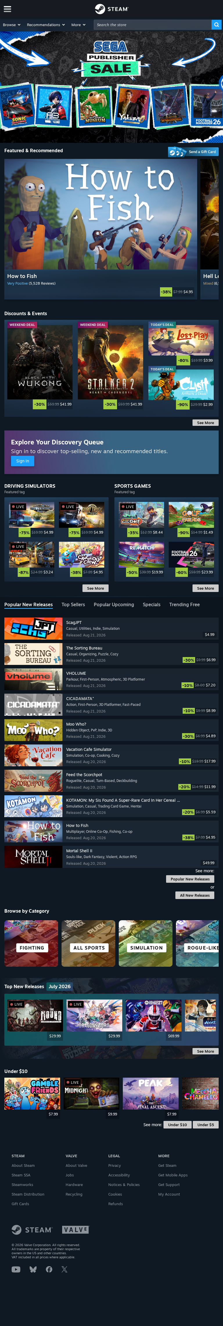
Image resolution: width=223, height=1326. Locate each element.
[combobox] (153, 25)
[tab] (28, 605)
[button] (12, 24)
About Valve (76, 1165)
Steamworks (22, 1184)
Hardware (74, 1184)
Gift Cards (20, 1203)
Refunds (115, 1203)
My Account (169, 1194)
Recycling (74, 1194)
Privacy (114, 1165)
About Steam (23, 1165)
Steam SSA (21, 1175)
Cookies (115, 1194)
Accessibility (119, 1175)
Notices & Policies (124, 1184)
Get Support (169, 1184)
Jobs (70, 1175)
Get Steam (167, 1165)
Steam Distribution (28, 1194)
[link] (100, 292)
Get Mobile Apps (173, 1175)
